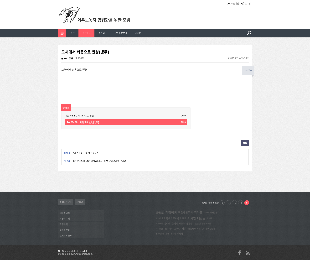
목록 (245, 142)
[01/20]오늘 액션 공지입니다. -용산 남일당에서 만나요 (99, 161)
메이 (170, 229)
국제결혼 (213, 212)
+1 (234, 202)
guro (64, 58)
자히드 (206, 212)
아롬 (166, 229)
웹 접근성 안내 (65, 202)
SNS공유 (248, 70)
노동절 (198, 223)
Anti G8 (201, 228)
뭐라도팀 (160, 212)
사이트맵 (79, 202)
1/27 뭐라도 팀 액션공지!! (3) (126, 115)
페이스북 (159, 223)
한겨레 (175, 223)
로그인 (248, 3)
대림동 (201, 218)
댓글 (71, 58)
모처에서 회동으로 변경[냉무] (128, 122)
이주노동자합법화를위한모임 (101, 20)
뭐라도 (198, 212)
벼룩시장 (192, 229)
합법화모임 (206, 223)
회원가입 (235, 3)
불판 (72, 33)
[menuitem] (72, 33)
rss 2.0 (247, 252)
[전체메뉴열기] (62, 33)
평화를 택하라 (177, 233)
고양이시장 (180, 228)
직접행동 (86, 33)
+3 (240, 202)
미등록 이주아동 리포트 (175, 218)
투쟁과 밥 (64, 224)
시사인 (192, 218)
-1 (228, 202)
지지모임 (159, 229)
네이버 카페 (65, 213)
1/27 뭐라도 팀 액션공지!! (85, 153)
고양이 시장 (65, 218)
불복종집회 (210, 229)
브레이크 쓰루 (66, 235)
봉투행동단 (160, 233)
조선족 (209, 218)
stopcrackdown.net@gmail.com (75, 253)
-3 (222, 202)
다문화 (182, 223)
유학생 (167, 223)
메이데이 (190, 223)
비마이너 (159, 218)
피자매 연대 (65, 230)
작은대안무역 (185, 212)
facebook (240, 252)
